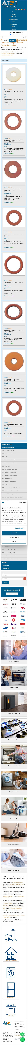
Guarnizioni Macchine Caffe (10, 491)
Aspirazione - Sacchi (7, 444)
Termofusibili (6, 546)
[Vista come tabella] (17, 40)
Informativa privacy (19, 1035)
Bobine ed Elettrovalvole (9, 460)
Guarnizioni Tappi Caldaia (9, 494)
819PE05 (10, 328)
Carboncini (6, 466)
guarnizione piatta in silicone (7, 55)
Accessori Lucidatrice (8, 453)
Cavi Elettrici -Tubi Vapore (9, 469)
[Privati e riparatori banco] (22, 1034)
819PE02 (10, 187)
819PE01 (10, 138)
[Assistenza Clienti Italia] (22, 1039)
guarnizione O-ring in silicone (7, 53)
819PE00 (10, 89)
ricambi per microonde (8, 910)
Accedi (5, 582)
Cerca (12, 40)
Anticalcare (6, 456)
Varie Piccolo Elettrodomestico (11, 559)
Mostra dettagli (19, 528)
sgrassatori (10, 896)
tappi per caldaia (6, 906)
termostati (23, 915)
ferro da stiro (12, 884)
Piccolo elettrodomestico (8, 447)
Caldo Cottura (5, 568)
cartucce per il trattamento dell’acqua (11, 915)
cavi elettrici (5, 905)
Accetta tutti (14, 532)
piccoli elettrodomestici (17, 882)
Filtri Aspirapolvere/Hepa (9, 475)
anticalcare (5, 896)
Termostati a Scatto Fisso (9, 549)
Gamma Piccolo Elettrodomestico (11, 487)
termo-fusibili (6, 917)
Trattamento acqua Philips (9, 556)
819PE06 (10, 377)
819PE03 (10, 232)
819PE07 (10, 422)
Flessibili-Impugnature (9, 481)
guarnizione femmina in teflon (7, 52)
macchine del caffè (20, 884)
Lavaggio (4, 562)
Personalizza (13, 537)
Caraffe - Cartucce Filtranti (9, 463)
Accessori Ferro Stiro (8, 450)
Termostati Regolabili (8, 552)
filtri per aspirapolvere (7, 885)
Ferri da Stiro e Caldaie (9, 472)
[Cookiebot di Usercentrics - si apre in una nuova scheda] (19, 502)
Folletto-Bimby (7, 484)
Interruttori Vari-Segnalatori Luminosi (12, 497)
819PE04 (10, 280)
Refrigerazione (5, 565)
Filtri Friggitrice (7, 478)
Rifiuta (14, 541)
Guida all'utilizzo (13, 594)
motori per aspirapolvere (16, 908)
